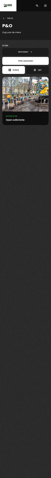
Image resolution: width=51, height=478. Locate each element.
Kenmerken (23, 52)
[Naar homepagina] (8, 5)
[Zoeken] (37, 5)
